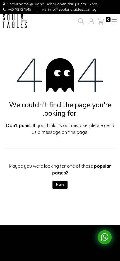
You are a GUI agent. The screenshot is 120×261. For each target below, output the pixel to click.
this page (77, 132)
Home (60, 185)
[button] (80, 21)
